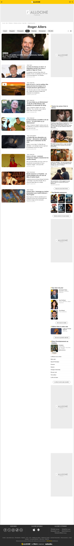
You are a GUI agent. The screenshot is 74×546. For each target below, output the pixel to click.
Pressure (53, 364)
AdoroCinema (65, 531)
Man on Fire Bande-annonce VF (62, 201)
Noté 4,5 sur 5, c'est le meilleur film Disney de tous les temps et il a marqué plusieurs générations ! (37, 86)
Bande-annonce (62, 350)
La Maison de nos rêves (56, 356)
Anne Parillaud (62, 300)
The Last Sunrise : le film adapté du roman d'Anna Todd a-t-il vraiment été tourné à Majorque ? (60, 182)
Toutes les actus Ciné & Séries (61, 188)
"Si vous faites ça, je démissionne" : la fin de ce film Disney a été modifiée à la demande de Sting (37, 103)
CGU (27, 537)
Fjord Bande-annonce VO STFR (69, 201)
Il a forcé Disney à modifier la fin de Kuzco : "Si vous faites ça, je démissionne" (37, 121)
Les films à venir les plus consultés (61, 382)
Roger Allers (24, 23)
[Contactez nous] (21, 530)
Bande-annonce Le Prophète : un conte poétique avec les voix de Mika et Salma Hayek (37, 175)
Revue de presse (64, 537)
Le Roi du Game (54, 377)
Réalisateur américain (17, 23)
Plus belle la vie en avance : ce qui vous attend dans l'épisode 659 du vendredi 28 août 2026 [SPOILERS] (61, 145)
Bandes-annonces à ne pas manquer (61, 216)
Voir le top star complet (61, 322)
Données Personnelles (55, 537)
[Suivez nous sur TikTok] (17, 530)
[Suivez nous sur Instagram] (13, 530)
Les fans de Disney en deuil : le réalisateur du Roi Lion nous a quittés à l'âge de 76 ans (36, 68)
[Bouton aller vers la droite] (71, 31)
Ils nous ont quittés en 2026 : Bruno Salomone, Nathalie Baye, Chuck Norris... (23, 56)
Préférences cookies (45, 537)
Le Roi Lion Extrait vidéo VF (67, 329)
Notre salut (53, 359)
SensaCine (64, 529)
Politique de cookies (36, 537)
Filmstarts (53, 529)
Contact (3, 537)
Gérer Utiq (42, 539)
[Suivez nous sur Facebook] (5, 530)
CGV (30, 537)
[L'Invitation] (54, 349)
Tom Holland (62, 310)
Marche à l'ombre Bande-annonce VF (54, 211)
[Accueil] (35, 2)
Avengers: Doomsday (55, 369)
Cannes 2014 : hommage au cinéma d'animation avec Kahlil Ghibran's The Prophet (37, 193)
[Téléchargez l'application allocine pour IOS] (35, 529)
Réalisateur (11, 23)
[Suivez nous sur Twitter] (9, 530)
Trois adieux (53, 374)
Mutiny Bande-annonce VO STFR (62, 211)
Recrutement (17, 537)
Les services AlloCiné (34, 539)
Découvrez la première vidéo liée (61, 337)
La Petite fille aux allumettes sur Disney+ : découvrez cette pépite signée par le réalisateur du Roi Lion (37, 140)
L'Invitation (61, 345)
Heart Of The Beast (55, 361)
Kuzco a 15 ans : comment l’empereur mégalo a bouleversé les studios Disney (38, 158)
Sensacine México (59, 532)
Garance (52, 367)
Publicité (23, 537)
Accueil (3, 23)
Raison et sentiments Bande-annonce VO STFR (54, 201)
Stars (7, 23)
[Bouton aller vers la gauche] (68, 31)
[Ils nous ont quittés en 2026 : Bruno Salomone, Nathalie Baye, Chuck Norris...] (25, 47)
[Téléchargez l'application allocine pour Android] (39, 529)
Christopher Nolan (63, 289)
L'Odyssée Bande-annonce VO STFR (69, 211)
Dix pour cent (54, 372)
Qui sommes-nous (10, 537)
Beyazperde (53, 531)
